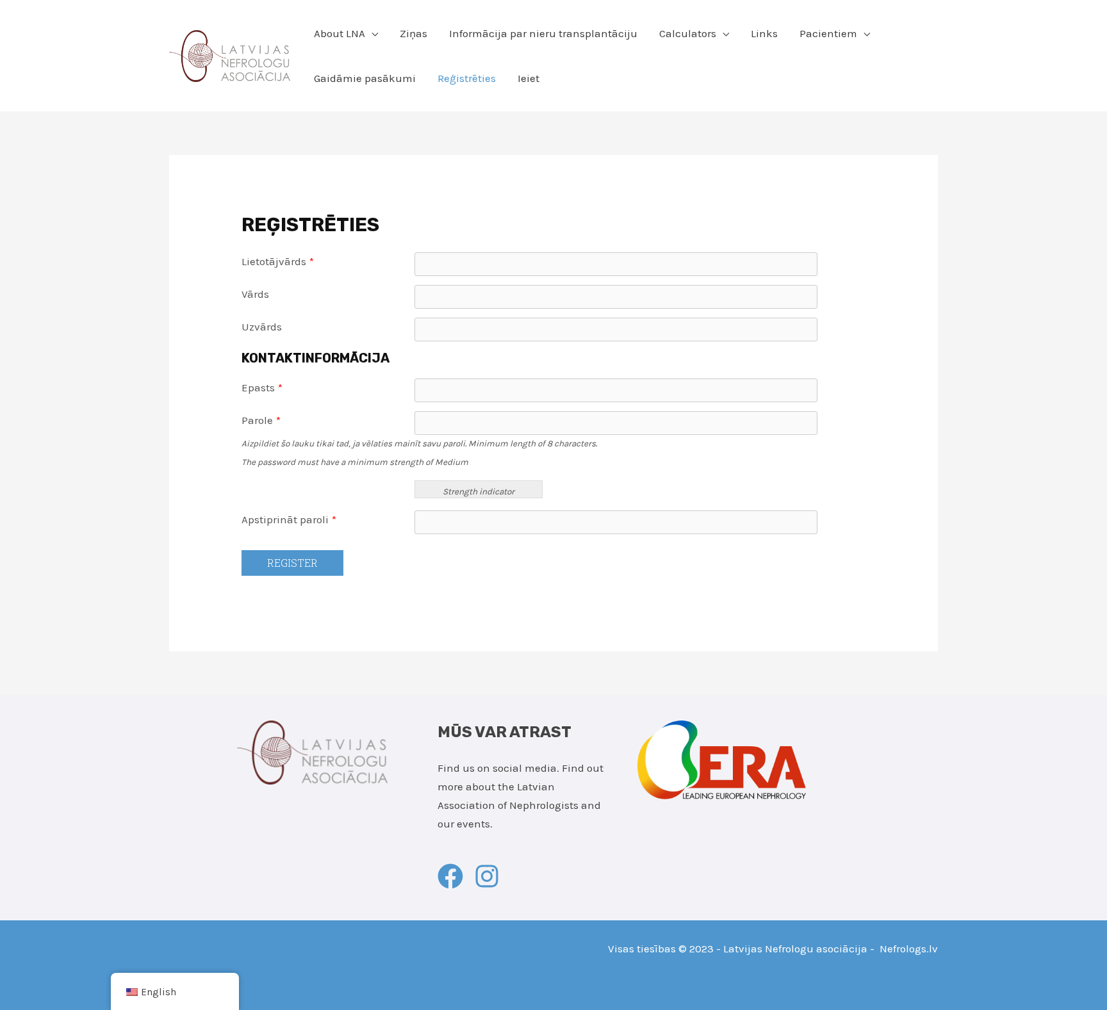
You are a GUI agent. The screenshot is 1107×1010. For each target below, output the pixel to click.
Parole (261, 420)
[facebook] (455, 876)
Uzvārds (262, 326)
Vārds (255, 294)
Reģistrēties (467, 78)
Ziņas (413, 33)
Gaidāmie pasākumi (365, 78)
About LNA (339, 33)
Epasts (262, 387)
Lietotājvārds (278, 261)
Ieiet (528, 78)
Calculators (687, 33)
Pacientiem (828, 33)
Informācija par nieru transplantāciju (543, 33)
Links (764, 33)
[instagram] (490, 876)
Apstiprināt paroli (289, 519)
